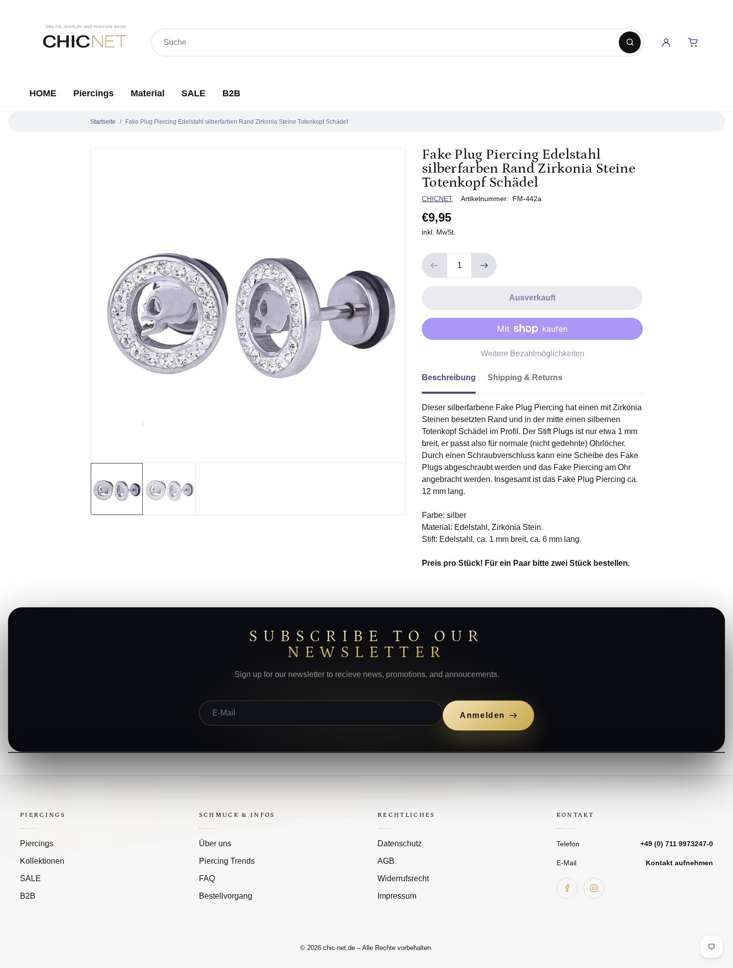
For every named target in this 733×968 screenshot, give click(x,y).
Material (148, 93)
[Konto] (666, 42)
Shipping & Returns (525, 377)
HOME (42, 93)
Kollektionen (42, 861)
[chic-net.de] (84, 40)
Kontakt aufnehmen (679, 863)
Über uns (215, 843)
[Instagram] (593, 888)
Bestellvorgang (225, 896)
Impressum (396, 896)
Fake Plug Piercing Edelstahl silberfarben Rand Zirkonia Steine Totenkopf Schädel (236, 121)
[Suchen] (630, 42)
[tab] (455, 381)
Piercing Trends (227, 861)
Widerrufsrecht (403, 878)
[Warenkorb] (693, 42)
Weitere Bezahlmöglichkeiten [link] (532, 353)
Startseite (103, 121)
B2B (231, 93)
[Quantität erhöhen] (484, 265)
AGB (385, 861)
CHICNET (437, 199)
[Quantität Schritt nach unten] (434, 265)
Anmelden (482, 715)
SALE (193, 93)
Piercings (93, 93)
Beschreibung (449, 377)
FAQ (207, 878)
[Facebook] (566, 888)
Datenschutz (399, 843)
